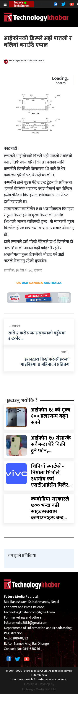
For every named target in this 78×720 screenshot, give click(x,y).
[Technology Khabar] (36, 17)
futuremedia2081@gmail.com (25, 623)
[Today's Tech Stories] (21, 3)
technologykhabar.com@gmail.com (29, 612)
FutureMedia (39, 675)
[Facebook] (55, 4)
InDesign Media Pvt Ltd (39, 689)
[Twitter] (63, 4)
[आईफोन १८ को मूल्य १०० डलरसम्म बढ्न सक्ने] (16, 417)
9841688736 (31, 649)
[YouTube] (71, 4)
